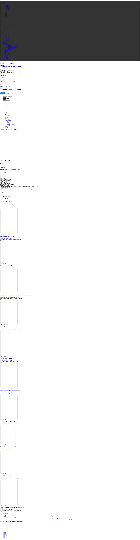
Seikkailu (12, 267)
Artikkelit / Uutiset (6, 53)
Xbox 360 (6, 17)
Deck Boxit (7, 38)
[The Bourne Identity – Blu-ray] (35, 252)
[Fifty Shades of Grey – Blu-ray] (35, 221)
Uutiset (4, 1)
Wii (5, 14)
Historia (8, 423)
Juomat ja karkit (7, 49)
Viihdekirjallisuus (8, 35)
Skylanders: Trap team (11, 48)
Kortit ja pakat (7, 39)
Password (2, 77)
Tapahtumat (5, 52)
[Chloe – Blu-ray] (35, 312)
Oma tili (4, 60)
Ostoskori (4, 59)
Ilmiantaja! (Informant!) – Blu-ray (8, 475)
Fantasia (8, 297)
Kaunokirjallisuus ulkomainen (10, 29)
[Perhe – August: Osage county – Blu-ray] (35, 435)
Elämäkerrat (7, 24)
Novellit (6, 31)
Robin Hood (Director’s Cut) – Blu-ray (9, 421)
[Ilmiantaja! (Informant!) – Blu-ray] (35, 462)
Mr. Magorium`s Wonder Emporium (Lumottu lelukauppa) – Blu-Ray (16, 295)
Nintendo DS (7, 6)
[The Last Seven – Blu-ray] (35, 343)
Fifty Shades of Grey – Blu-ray (7, 236)
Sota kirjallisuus (7, 33)
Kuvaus (4, 171)
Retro (6, 13)
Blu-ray (8, 129)
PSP (5, 12)
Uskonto (6, 34)
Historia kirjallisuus (8, 25)
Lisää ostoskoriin (3, 234)
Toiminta (15, 169)
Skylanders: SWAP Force (11, 47)
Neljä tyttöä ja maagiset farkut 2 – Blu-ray (10, 390)
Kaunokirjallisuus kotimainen (10, 28)
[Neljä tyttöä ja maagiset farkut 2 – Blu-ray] (35, 375)
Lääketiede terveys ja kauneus (10, 30)
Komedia (11, 297)
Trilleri (19, 267)
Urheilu (11, 129)
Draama (9, 169)
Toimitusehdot (53, 516)
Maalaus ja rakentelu (8, 50)
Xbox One (6, 18)
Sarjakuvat (6, 32)
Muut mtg (6, 41)
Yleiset (6, 56)
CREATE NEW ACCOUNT (5, 86)
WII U (6, 15)
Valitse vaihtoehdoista (4, 324)
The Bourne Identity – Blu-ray (7, 265)
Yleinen (8, 123)
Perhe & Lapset (16, 297)
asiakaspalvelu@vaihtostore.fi (10, 517)
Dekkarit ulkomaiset (8, 23)
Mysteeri (8, 267)
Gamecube (7, 4)
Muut (6, 51)
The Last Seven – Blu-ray (6, 358)
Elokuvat (6, 114)
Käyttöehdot (53, 515)
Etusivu (4, 2)
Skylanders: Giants (10, 45)
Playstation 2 (7, 9)
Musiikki (4, 42)
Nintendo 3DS (7, 5)
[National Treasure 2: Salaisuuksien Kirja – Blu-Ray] (35, 492)
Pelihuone (6, 58)
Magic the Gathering (6, 37)
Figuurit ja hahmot (8, 44)
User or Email (2, 75)
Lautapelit (4, 36)
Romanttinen (9, 238)
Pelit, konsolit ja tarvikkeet (9, 113)
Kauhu (8, 360)
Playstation (7, 8)
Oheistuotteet (5, 43)
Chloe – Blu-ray (4, 326)
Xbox (6, 16)
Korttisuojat (7, 40)
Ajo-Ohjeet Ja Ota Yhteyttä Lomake (57, 518)
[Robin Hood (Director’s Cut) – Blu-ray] (35, 407)
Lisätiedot (4, 172)
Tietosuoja (52, 517)
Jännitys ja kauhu (8, 27)
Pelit (3, 3)
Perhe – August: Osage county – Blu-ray (9, 446)
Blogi (6, 54)
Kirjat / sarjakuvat (8, 115)
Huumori (6, 26)
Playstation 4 (7, 11)
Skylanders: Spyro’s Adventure (12, 46)
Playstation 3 (7, 10)
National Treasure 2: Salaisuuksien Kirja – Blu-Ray (12, 507)
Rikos (11, 477)
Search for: (2, 62)
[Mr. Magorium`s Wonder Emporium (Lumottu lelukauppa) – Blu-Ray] (35, 281)
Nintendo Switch (8, 7)
